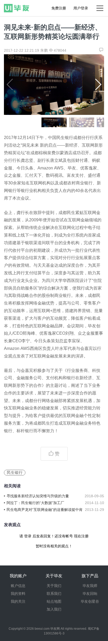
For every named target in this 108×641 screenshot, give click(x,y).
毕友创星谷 (90, 601)
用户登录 (80, 8)
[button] (97, 84)
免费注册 (58, 8)
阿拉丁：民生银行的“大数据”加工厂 (35, 503)
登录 (27, 536)
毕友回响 (90, 593)
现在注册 (81, 536)
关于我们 (54, 586)
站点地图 (54, 601)
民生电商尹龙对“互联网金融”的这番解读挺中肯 (45, 510)
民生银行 (15, 472)
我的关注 (18, 601)
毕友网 (55, 629)
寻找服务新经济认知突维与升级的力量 (38, 496)
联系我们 (54, 593)
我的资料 (18, 593)
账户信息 (18, 586)
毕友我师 (90, 586)
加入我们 (54, 609)
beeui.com (42, 629)
